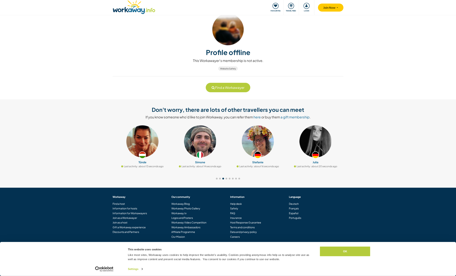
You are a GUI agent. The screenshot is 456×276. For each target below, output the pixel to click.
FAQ (232, 213)
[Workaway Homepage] (134, 6)
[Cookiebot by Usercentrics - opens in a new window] (104, 269)
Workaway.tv (178, 213)
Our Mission (178, 236)
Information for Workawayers (130, 213)
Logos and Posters (182, 217)
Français (294, 208)
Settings (133, 268)
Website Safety (228, 68)
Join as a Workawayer (125, 217)
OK (345, 251)
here (257, 117)
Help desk (236, 203)
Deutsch (294, 203)
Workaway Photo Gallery (185, 208)
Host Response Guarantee (245, 222)
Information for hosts (125, 208)
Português (295, 217)
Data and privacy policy (243, 231)
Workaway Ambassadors (185, 227)
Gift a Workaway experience (129, 227)
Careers (235, 236)
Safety (234, 208)
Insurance (236, 217)
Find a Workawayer (229, 87)
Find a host (119, 203)
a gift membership (295, 117)
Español (293, 213)
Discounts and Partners (126, 231)
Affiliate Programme (183, 231)
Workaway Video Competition (188, 222)
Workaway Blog (180, 203)
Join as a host (120, 222)
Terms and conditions (242, 227)
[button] (217, 178)
